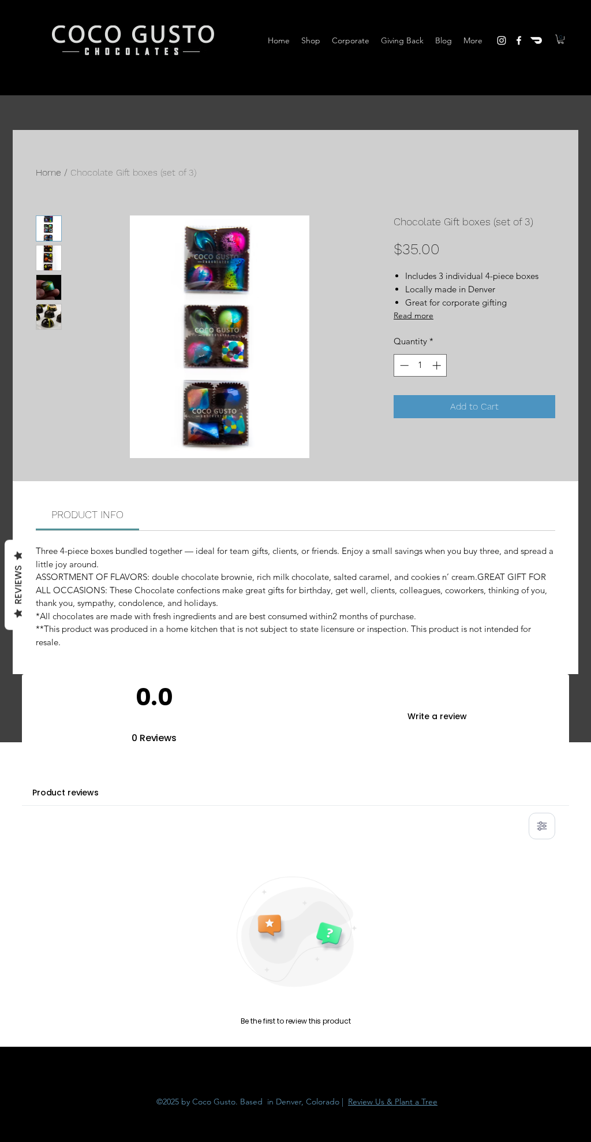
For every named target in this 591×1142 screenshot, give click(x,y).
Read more (413, 315)
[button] (560, 39)
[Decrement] (403, 365)
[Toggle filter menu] (542, 826)
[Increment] (438, 365)
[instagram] (501, 40)
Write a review (437, 716)
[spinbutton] (420, 365)
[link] (87, 514)
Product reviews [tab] (65, 792)
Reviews (18, 584)
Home (48, 172)
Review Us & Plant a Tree (392, 1101)
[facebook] (519, 40)
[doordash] (536, 40)
